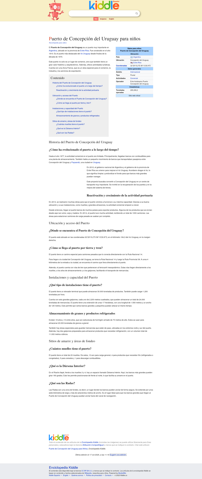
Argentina (137, 57)
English (111, 19)
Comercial (134, 78)
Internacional (135, 72)
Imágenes (103, 19)
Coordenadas (121, 65)
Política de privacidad (94, 475)
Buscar (136, 13)
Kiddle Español (54, 475)
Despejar (132, 13)
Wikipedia (88, 473)
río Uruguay (85, 53)
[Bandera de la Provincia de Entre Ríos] (131, 62)
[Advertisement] (101, 28)
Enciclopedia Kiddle (90, 442)
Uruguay (96, 162)
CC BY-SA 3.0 (86, 471)
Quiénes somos (77, 475)
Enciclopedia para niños (58, 42)
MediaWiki (122, 473)
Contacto (108, 475)
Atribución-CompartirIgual (93, 445)
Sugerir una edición (118, 454)
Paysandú (75, 162)
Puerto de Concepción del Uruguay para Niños (68, 448)
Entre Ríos (137, 62)
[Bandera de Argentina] (131, 57)
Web (95, 19)
